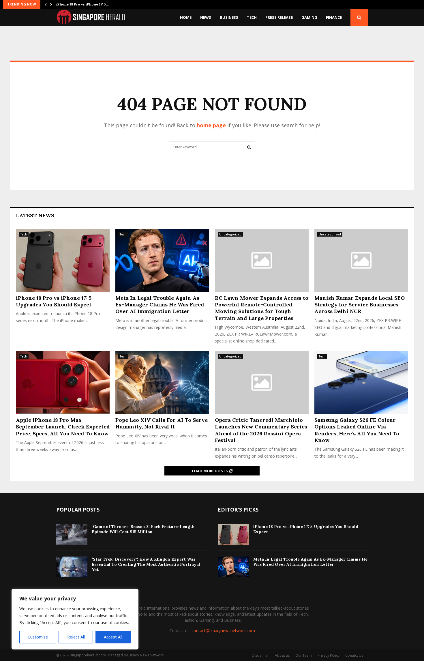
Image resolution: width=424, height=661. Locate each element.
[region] (75, 619)
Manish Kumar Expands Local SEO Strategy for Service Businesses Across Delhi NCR (359, 305)
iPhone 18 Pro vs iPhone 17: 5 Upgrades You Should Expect (53, 301)
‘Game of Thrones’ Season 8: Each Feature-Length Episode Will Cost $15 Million (143, 529)
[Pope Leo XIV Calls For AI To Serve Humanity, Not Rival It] (162, 382)
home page (211, 125)
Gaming (309, 17)
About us (282, 655)
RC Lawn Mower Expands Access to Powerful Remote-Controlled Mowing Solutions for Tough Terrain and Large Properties (261, 308)
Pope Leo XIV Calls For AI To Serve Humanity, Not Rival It (161, 423)
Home (186, 17)
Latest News (35, 215)
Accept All (113, 637)
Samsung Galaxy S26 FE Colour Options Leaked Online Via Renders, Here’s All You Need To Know (356, 430)
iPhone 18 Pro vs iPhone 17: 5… (82, 4)
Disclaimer (260, 655)
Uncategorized (230, 234)
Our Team (303, 655)
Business (229, 17)
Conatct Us (354, 655)
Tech (252, 17)
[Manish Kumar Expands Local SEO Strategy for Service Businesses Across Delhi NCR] (361, 260)
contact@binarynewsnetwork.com (223, 630)
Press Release (279, 17)
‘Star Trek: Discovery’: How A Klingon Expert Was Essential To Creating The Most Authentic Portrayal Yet (146, 564)
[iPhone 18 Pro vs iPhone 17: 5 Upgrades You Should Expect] (63, 260)
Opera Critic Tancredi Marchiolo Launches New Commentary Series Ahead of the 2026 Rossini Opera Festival (261, 430)
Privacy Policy (328, 655)
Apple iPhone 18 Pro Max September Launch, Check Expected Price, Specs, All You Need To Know (63, 427)
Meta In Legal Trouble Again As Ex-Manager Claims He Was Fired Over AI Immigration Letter (159, 305)
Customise (38, 637)
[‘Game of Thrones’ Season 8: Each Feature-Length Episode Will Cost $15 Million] (71, 534)
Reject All (76, 637)
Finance (334, 17)
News (205, 17)
